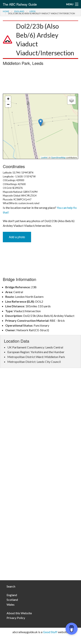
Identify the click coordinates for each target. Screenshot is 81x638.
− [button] (8, 104)
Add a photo (17, 237)
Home (6, 11)
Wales (11, 604)
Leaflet (44, 157)
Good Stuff (50, 632)
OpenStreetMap (58, 157)
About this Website (19, 613)
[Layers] (71, 100)
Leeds (32, 11)
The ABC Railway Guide (20, 4)
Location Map (40, 126)
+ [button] (8, 98)
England (19, 11)
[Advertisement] (40, 80)
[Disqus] (40, 426)
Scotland (12, 599)
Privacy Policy (16, 617)
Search (11, 586)
